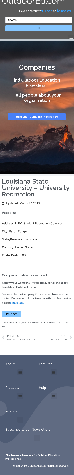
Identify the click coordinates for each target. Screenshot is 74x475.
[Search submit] (38, 28)
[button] (71, 38)
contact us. (17, 302)
